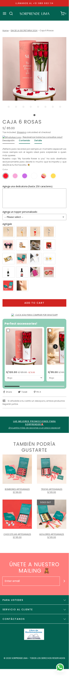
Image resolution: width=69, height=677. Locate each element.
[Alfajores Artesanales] (51, 514)
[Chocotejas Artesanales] (17, 514)
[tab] (9, 141)
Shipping (21, 132)
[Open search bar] (12, 13)
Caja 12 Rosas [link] (13, 367)
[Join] (64, 581)
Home (6, 30)
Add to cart (34, 302)
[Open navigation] (4, 13)
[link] (24, 346)
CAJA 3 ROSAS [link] (56, 367)
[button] (34, 69)
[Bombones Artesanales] (17, 469)
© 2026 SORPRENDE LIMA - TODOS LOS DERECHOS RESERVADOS (34, 658)
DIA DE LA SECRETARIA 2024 (24, 30)
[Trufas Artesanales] (51, 469)
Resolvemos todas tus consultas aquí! (42, 137)
